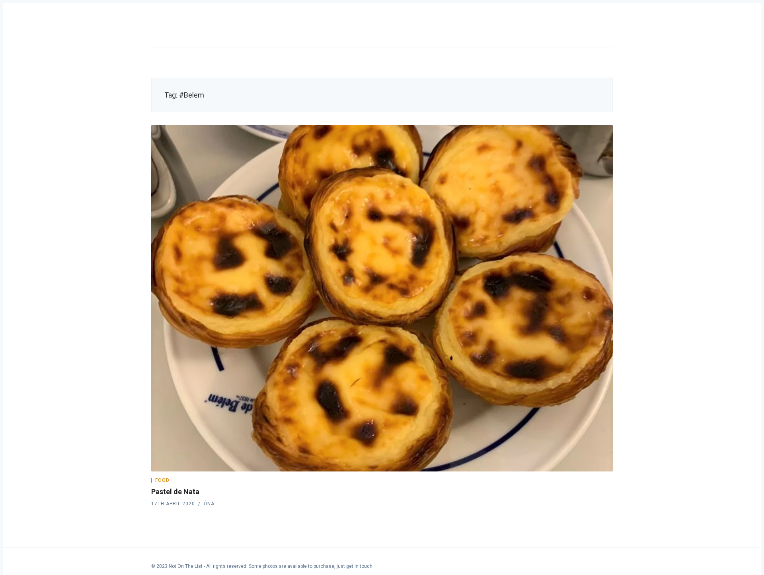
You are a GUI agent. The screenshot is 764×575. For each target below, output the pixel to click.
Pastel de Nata (175, 491)
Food (162, 480)
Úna (209, 504)
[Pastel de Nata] (382, 298)
